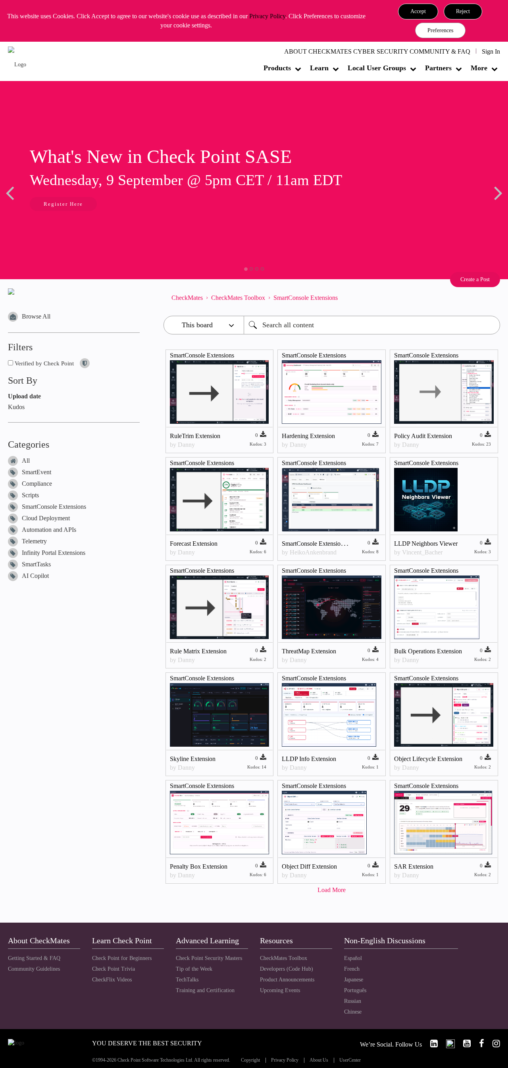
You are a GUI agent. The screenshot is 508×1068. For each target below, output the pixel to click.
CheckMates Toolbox (238, 297)
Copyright (250, 1060)
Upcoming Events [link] (280, 990)
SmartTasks (36, 564)
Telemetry (34, 541)
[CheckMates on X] (447, 1044)
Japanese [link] (353, 980)
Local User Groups (377, 68)
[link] (430, 1044)
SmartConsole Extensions (54, 506)
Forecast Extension (193, 543)
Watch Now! (67, 205)
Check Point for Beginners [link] (122, 958)
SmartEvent (36, 472)
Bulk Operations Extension (428, 651)
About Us (319, 1060)
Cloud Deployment (46, 518)
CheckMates (187, 297)
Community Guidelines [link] (34, 969)
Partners (438, 68)
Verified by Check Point (43, 363)
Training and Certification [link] (205, 990)
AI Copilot (35, 575)
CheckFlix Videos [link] (112, 980)
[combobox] (372, 325)
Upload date (24, 396)
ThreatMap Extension (309, 651)
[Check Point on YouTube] (463, 1044)
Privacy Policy (267, 16)
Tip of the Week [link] (194, 969)
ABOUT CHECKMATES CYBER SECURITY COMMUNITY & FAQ (377, 51)
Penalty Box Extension (198, 866)
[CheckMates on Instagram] (493, 1044)
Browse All (36, 316)
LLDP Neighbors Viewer (426, 543)
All (26, 460)
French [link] (352, 969)
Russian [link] (352, 1001)
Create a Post (475, 279)
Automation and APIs (49, 529)
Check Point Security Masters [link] (209, 958)
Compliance (37, 483)
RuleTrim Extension (195, 436)
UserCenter (350, 1060)
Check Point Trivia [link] (113, 969)
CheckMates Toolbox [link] (283, 958)
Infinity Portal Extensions (53, 552)
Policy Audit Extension (423, 436)
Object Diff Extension (309, 866)
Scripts (30, 495)
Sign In (491, 51)
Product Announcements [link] (287, 980)
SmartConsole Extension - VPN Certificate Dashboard (350, 543)
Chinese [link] (353, 1012)
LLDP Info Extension (309, 758)
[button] (418, 11)
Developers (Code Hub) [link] (286, 969)
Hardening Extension (308, 436)
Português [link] (355, 990)
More (479, 68)
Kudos (16, 407)
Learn (319, 68)
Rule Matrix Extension (198, 651)
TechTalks (187, 980)
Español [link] (353, 958)
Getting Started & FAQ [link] (34, 958)
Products (277, 68)
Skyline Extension (193, 758)
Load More (332, 889)
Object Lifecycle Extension (428, 758)
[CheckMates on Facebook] (478, 1044)
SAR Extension (413, 866)
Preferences (440, 30)
